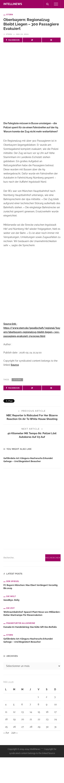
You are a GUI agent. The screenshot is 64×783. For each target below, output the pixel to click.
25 (6, 726)
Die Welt (11, 596)
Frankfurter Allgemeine (20, 623)
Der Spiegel (12, 581)
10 (55, 704)
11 (6, 712)
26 (14, 726)
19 (14, 719)
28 (31, 726)
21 (31, 719)
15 (39, 712)
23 (47, 719)
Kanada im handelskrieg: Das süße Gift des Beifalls (30, 627)
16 (47, 712)
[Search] (47, 4)
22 (39, 719)
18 (6, 719)
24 (55, 719)
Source (15, 364)
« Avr (6, 732)
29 (39, 726)
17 (55, 712)
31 (55, 726)
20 (22, 719)
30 (47, 726)
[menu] (56, 4)
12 (14, 712)
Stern (9, 14)
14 (31, 712)
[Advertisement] (32, 86)
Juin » (14, 732)
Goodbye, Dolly (11, 600)
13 (22, 712)
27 (22, 726)
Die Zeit (10, 608)
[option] (32, 459)
